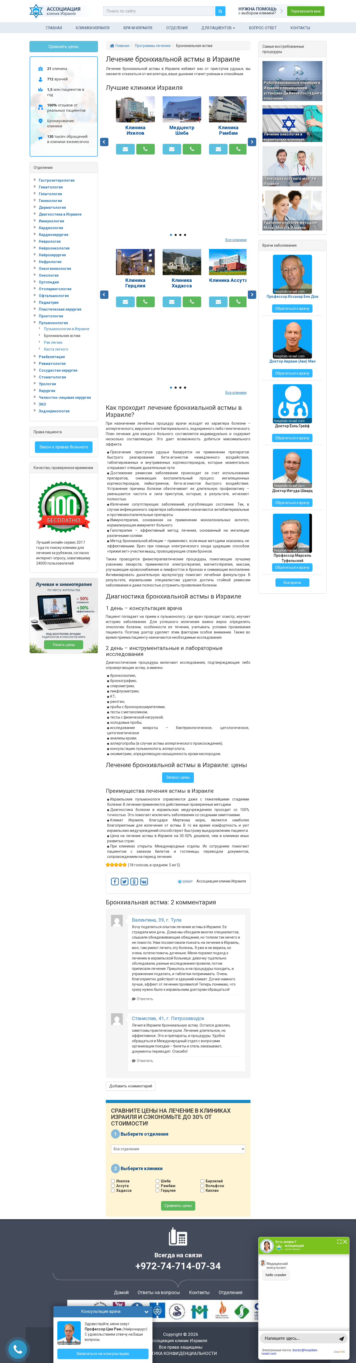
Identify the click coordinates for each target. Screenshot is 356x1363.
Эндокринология (54, 411)
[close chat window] (345, 1241)
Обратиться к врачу (292, 308)
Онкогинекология (55, 268)
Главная (54, 28)
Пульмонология (53, 323)
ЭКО (42, 404)
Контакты (300, 28)
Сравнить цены (178, 1205)
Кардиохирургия (53, 235)
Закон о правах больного (63, 447)
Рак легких (53, 342)
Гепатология (50, 194)
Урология (47, 384)
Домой (121, 1292)
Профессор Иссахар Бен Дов (292, 296)
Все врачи (292, 582)
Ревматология (52, 364)
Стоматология (52, 377)
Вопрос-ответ (263, 28)
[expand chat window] (339, 1241)
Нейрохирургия (52, 255)
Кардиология (51, 228)
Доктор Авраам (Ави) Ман (292, 361)
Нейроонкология (54, 248)
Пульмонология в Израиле (66, 329)
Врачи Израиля (138, 28)
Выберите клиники (142, 1168)
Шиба (166, 1181)
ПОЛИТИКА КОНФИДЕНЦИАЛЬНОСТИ (178, 1353)
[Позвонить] (145, 149)
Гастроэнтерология (57, 180)
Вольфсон (215, 1186)
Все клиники (236, 240)
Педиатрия (49, 302)
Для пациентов (216, 28)
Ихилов (123, 1181)
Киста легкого (56, 349)
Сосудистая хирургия (58, 370)
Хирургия (47, 391)
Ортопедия (49, 282)
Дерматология (52, 207)
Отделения (177, 28)
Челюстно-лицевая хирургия (65, 397)
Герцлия (168, 1190)
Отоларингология (55, 289)
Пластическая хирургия (60, 309)
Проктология (51, 316)
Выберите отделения (144, 1133)
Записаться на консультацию (102, 1353)
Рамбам (168, 1186)
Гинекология (50, 201)
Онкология (49, 275)
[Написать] (125, 149)
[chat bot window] (303, 1298)
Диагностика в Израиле (60, 214)
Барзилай (214, 1181)
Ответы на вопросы (159, 1292)
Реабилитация (52, 357)
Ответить (145, 999)
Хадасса (124, 1190)
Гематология (51, 187)
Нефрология (50, 262)
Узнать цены (64, 645)
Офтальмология (54, 296)
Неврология (50, 241)
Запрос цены (178, 777)
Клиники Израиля (92, 28)
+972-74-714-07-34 (178, 1266)
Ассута (122, 1186)
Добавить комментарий (130, 1086)
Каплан (212, 1190)
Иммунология (51, 221)
